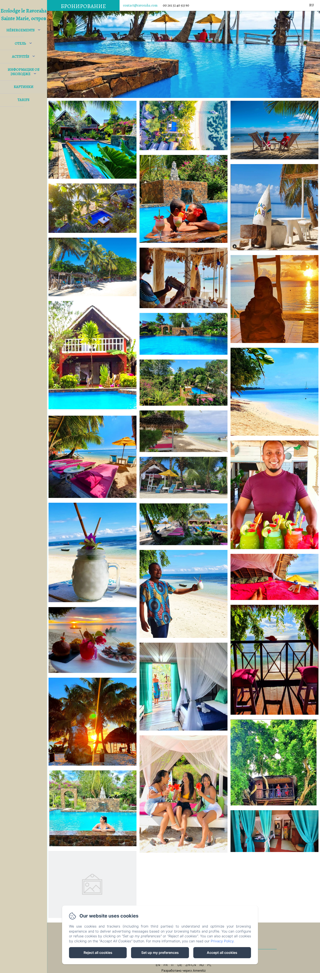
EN (158, 965)
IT (172, 965)
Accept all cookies (222, 952)
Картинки (23, 86)
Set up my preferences (160, 952)
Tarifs (23, 99)
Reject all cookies (98, 952)
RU (201, 965)
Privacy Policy (222, 941)
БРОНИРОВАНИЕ (83, 6)
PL (209, 965)
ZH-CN (190, 965)
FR (165, 965)
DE (179, 965)
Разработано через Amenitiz (183, 970)
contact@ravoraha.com (140, 5)
